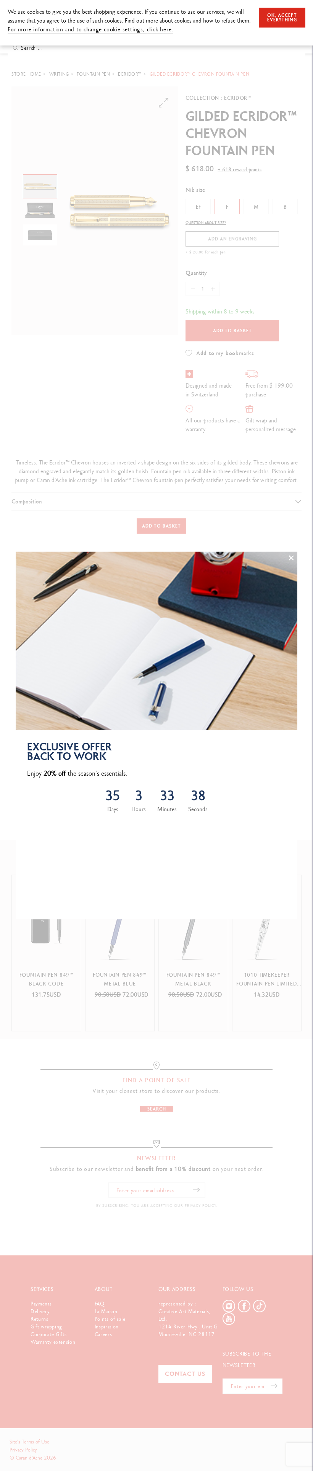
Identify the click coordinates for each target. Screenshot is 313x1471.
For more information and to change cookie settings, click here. (90, 29)
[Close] (291, 557)
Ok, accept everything (282, 17)
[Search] (15, 48)
